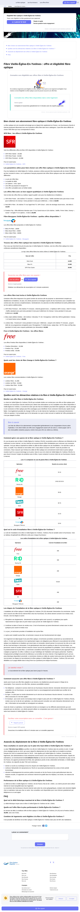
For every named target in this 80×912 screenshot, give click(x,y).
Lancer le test (20, 22)
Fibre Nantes (52, 879)
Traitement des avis (54, 889)
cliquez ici (57, 847)
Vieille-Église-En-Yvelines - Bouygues (17, 239)
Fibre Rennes (53, 881)
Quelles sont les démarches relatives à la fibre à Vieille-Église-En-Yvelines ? (31, 48)
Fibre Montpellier (53, 875)
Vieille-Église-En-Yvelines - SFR (15, 164)
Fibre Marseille (25, 877)
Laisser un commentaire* (20, 832)
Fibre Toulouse (25, 879)
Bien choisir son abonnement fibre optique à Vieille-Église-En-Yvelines (29, 45)
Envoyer (40, 844)
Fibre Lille (24, 881)
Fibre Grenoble (53, 877)
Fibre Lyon (24, 875)
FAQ (9, 55)
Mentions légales (53, 888)
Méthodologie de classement (28, 891)
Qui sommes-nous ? (26, 888)
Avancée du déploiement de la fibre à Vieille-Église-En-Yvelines (27, 51)
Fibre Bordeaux (53, 873)
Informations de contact (27, 889)
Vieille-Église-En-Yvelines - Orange (16, 391)
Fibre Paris (24, 873)
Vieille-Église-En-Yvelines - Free (15, 356)
